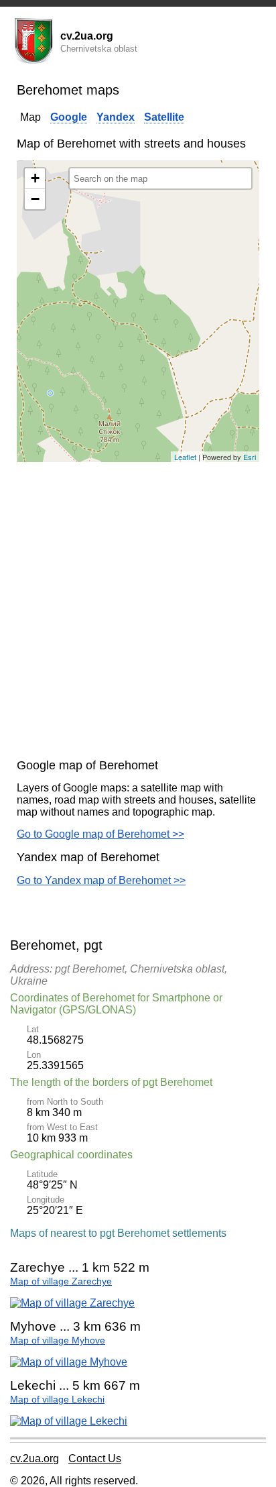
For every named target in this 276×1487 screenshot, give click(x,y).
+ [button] (35, 178)
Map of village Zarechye (61, 1281)
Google (68, 117)
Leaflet (185, 456)
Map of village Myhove (57, 1340)
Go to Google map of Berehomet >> (100, 834)
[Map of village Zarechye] (72, 1303)
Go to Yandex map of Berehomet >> (101, 880)
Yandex (115, 117)
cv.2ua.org (34, 1458)
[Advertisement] (138, 610)
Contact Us (94, 1458)
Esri (249, 456)
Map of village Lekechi (57, 1399)
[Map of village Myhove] (68, 1362)
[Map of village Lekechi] (68, 1421)
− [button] (35, 198)
